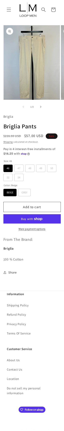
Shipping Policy (18, 305)
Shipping (8, 141)
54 (19, 176)
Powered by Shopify (42, 429)
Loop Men (24, 429)
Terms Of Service (19, 333)
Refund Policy (16, 314)
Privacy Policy (16, 324)
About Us (13, 360)
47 (19, 167)
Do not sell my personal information (24, 390)
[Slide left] (23, 107)
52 (8, 176)
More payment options (32, 228)
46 (8, 167)
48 (30, 167)
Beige (10, 191)
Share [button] (12, 272)
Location (13, 379)
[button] (9, 10)
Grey (24, 191)
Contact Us (14, 369)
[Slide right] (40, 107)
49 (40, 167)
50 (51, 167)
